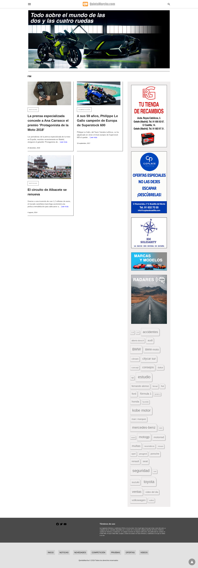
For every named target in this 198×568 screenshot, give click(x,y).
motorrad (159, 437)
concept (134, 368)
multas (136, 445)
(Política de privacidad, (127, 528)
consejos (148, 367)
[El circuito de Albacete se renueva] (49, 167)
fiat (162, 386)
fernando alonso (140, 386)
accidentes (150, 332)
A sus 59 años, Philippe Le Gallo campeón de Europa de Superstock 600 (97, 120)
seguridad (141, 470)
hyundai (146, 402)
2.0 (138, 332)
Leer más (63, 142)
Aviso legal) (138, 528)
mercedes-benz (144, 427)
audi (150, 340)
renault (135, 461)
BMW (136, 349)
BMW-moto (152, 349)
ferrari (155, 386)
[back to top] (192, 562)
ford (134, 393)
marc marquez (139, 419)
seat (145, 461)
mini (160, 428)
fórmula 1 (145, 393)
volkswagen (139, 500)
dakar (160, 367)
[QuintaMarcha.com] (98, 4)
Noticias (33, 109)
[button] (149, 116)
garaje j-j (157, 394)
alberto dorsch (137, 341)
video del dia (151, 492)
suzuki (135, 482)
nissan (160, 446)
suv (155, 471)
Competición (84, 109)
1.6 (132, 332)
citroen (135, 359)
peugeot (143, 454)
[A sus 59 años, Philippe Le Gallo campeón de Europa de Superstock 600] (98, 93)
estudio (144, 377)
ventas (136, 491)
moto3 (133, 437)
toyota (149, 481)
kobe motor (141, 410)
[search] (168, 4)
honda (135, 401)
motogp (144, 437)
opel (133, 454)
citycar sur (149, 358)
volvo (151, 500)
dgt (132, 378)
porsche (155, 453)
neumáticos (149, 446)
